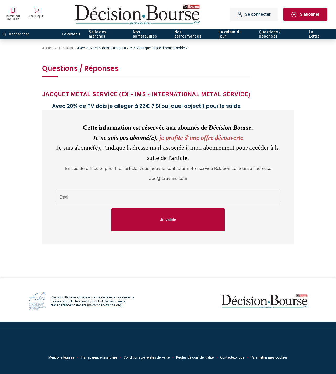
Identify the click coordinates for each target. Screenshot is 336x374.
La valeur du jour (230, 34)
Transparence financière (99, 357)
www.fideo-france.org (104, 305)
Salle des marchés (97, 34)
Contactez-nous (232, 357)
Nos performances (187, 34)
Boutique (36, 16)
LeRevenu (71, 34)
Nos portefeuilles (145, 34)
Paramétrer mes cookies (269, 357)
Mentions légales (61, 357)
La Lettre (314, 34)
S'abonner (309, 14)
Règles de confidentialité (195, 357)
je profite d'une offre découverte (201, 137)
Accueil (47, 48)
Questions (65, 48)
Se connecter (258, 14)
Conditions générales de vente (147, 357)
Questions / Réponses (270, 34)
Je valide (168, 219)
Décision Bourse (13, 18)
